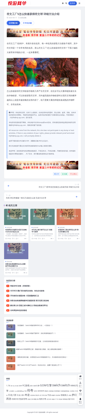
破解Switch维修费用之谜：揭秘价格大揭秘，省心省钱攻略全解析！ (39, 349)
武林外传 (15, 399)
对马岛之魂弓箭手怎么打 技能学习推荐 (42, 231)
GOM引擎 (46, 385)
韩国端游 (65, 399)
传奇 (30, 390)
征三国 (42, 395)
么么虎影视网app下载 (21, 391)
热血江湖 (30, 399)
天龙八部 (12, 395)
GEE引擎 (36, 386)
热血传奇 (23, 398)
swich (56, 385)
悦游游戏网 (42, 412)
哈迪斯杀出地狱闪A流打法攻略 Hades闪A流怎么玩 (16, 231)
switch (65, 385)
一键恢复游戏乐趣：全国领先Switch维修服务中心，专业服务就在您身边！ (42, 357)
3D (11, 386)
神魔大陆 (36, 399)
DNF (20, 386)
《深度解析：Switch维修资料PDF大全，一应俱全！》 (34, 325)
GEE (31, 386)
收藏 (65, 174)
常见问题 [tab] (28, 23)
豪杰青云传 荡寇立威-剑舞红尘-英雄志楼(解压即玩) (29, 305)
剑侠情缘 (51, 391)
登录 (73, 3)
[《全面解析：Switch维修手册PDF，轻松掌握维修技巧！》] (10, 335)
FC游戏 (25, 385)
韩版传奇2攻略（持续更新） (20, 286)
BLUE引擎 (15, 386)
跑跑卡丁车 (55, 399)
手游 (49, 395)
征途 (45, 395)
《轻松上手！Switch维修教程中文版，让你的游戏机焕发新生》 (38, 341)
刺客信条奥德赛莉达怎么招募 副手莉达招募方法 (15, 265)
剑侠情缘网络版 (65, 391)
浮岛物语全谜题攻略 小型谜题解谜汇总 (24, 295)
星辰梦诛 (57, 395)
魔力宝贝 (71, 399)
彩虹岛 (37, 395)
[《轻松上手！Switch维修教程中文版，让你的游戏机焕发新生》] (10, 343)
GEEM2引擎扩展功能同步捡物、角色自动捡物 (27, 291)
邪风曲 (60, 399)
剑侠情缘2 (57, 391)
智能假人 (64, 395)
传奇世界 (41, 391)
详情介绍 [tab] (14, 23)
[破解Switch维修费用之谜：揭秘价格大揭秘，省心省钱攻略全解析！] (10, 351)
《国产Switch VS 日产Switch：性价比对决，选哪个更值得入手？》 (39, 365)
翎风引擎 (42, 399)
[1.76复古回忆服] (42, 33)
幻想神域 (32, 395)
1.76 (8, 385)
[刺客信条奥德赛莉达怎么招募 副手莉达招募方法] (16, 251)
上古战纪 (11, 391)
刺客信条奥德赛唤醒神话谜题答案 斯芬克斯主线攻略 (29, 300)
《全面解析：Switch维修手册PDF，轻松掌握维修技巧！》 (36, 333)
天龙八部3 (20, 395)
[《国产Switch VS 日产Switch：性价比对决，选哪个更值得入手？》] (10, 367)
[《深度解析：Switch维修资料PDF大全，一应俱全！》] (10, 327)
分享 (57, 174)
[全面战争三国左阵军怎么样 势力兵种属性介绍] (69, 217)
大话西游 (72, 391)
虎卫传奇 (49, 399)
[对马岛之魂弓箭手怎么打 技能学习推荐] (42, 217)
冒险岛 (46, 391)
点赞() (74, 174)
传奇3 (35, 391)
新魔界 (53, 395)
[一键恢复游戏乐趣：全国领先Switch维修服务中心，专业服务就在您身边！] (10, 359)
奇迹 (27, 394)
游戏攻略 (23, 18)
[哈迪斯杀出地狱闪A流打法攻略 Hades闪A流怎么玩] (16, 217)
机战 (70, 395)
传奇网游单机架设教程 (18, 310)
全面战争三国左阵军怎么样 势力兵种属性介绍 (68, 231)
